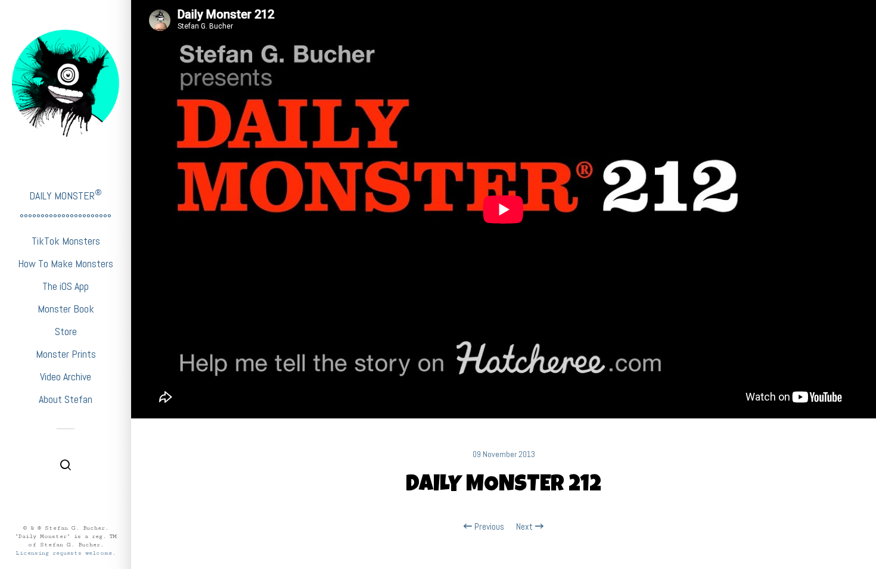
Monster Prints (66, 354)
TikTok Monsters (66, 241)
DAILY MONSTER (65, 194)
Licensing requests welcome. (65, 553)
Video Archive (65, 376)
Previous (488, 526)
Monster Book (66, 308)
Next (525, 526)
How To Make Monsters (65, 263)
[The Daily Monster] (65, 83)
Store (66, 331)
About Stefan (65, 399)
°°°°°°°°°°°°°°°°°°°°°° (65, 218)
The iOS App (65, 286)
